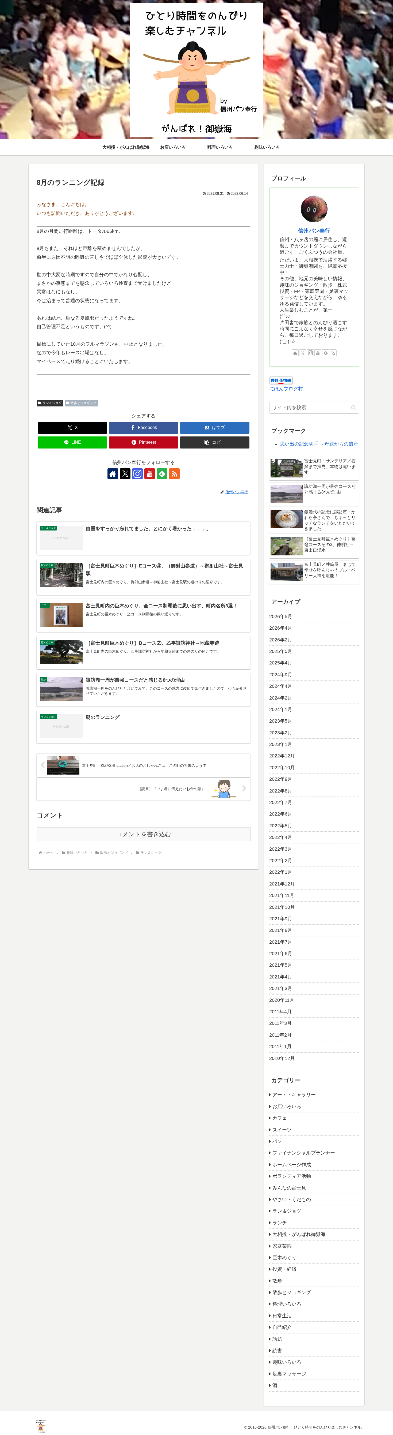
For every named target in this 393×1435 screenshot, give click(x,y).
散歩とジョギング (83, 403)
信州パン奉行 (314, 231)
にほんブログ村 (286, 388)
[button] (214, 442)
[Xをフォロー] (125, 473)
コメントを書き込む (143, 834)
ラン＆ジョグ (52, 403)
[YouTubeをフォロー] (149, 473)
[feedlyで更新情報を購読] (162, 473)
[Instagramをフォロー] (137, 473)
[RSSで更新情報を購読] (174, 473)
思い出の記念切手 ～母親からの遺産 (319, 444)
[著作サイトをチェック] (112, 473)
